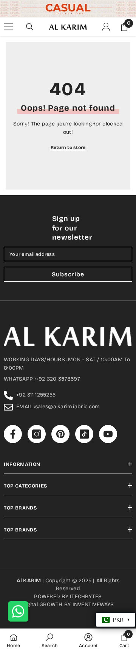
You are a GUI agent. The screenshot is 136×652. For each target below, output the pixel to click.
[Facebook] (33, 379)
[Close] (121, 251)
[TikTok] (80, 379)
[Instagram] (49, 379)
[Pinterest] (65, 379)
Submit (64, 355)
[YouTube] (96, 379)
